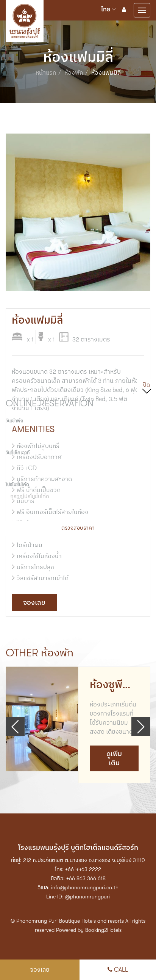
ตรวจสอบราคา (78, 528)
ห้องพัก (73, 72)
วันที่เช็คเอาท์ (18, 452)
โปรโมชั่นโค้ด (17, 484)
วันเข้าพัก (14, 420)
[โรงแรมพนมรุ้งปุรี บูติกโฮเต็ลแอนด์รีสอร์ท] (25, 6)
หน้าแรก (46, 72)
